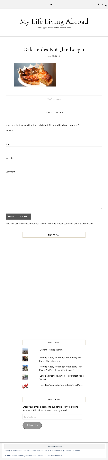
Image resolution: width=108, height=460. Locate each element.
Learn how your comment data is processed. (70, 223)
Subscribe (32, 425)
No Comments (54, 99)
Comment (11, 171)
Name (9, 130)
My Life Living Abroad (54, 21)
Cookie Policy (56, 455)
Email (9, 144)
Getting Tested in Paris (52, 349)
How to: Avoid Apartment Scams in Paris (61, 384)
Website (10, 158)
